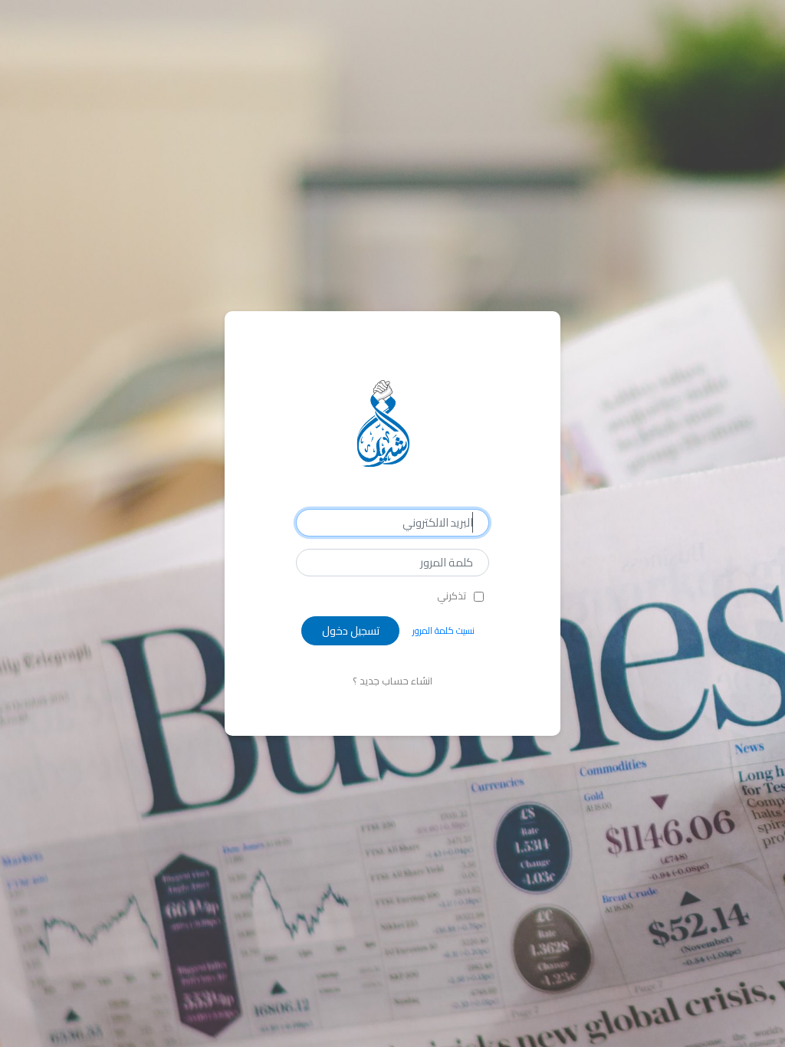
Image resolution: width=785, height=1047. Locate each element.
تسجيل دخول (350, 630)
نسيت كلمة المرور (443, 630)
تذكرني (451, 596)
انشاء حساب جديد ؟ (392, 680)
